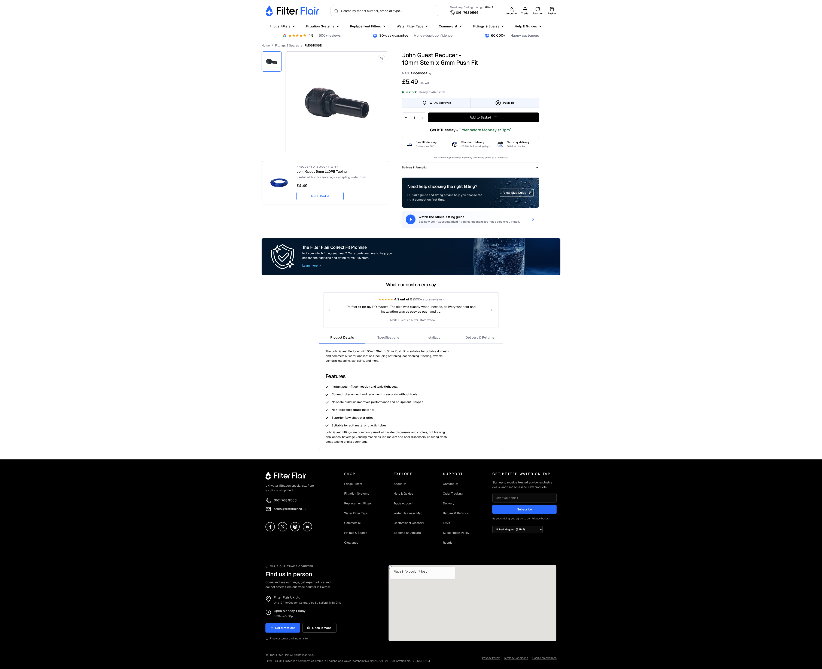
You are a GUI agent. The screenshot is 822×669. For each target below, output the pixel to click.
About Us (400, 484)
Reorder (448, 542)
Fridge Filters (280, 26)
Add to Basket (320, 196)
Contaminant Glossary (409, 523)
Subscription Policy (456, 533)
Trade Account (403, 503)
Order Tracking (453, 493)
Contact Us (450, 484)
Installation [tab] (434, 337)
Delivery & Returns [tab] (480, 337)
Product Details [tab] (342, 337)
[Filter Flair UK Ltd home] (285, 475)
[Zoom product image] (381, 58)
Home (266, 45)
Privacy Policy (540, 518)
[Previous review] (329, 309)
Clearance (351, 542)
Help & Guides (526, 26)
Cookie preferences (544, 658)
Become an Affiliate (407, 533)
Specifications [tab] (388, 337)
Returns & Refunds (456, 513)
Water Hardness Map (408, 513)
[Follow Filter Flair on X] (282, 526)
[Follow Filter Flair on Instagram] (295, 526)
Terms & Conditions (516, 658)
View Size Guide (514, 193)
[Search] (335, 10)
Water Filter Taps (410, 26)
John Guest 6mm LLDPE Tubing (321, 172)
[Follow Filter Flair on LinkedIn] (307, 526)
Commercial (448, 26)
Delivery (448, 503)
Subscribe (524, 509)
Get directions (285, 628)
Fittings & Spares (486, 26)
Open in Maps (322, 628)
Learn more (310, 265)
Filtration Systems (320, 26)
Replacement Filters (365, 26)
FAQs (446, 523)
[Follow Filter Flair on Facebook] (270, 526)
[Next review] (491, 309)
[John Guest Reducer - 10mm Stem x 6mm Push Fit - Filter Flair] (272, 61)
